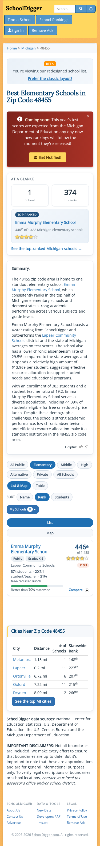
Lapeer (19, 667)
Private (42, 474)
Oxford (19, 684)
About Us (13, 810)
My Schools (20, 509)
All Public (17, 464)
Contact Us (15, 816)
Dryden (19, 692)
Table (40, 485)
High (84, 464)
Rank (42, 497)
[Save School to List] (87, 590)
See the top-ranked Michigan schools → (46, 248)
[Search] (80, 9)
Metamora (22, 659)
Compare (76, 590)
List (50, 522)
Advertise (14, 822)
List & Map (19, 485)
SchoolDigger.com (45, 834)
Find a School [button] (19, 19)
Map (50, 532)
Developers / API (49, 816)
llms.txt (42, 822)
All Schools (65, 474)
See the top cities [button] (33, 701)
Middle (66, 464)
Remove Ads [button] (43, 30)
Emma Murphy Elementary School (45, 222)
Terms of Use (77, 816)
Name (25, 497)
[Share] (91, 9)
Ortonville (22, 676)
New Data (44, 810)
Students (62, 497)
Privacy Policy (77, 810)
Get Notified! (50, 157)
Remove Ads (76, 822)
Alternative (19, 474)
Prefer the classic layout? (50, 78)
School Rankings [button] (54, 19)
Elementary (43, 464)
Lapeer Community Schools (33, 565)
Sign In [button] (17, 30)
